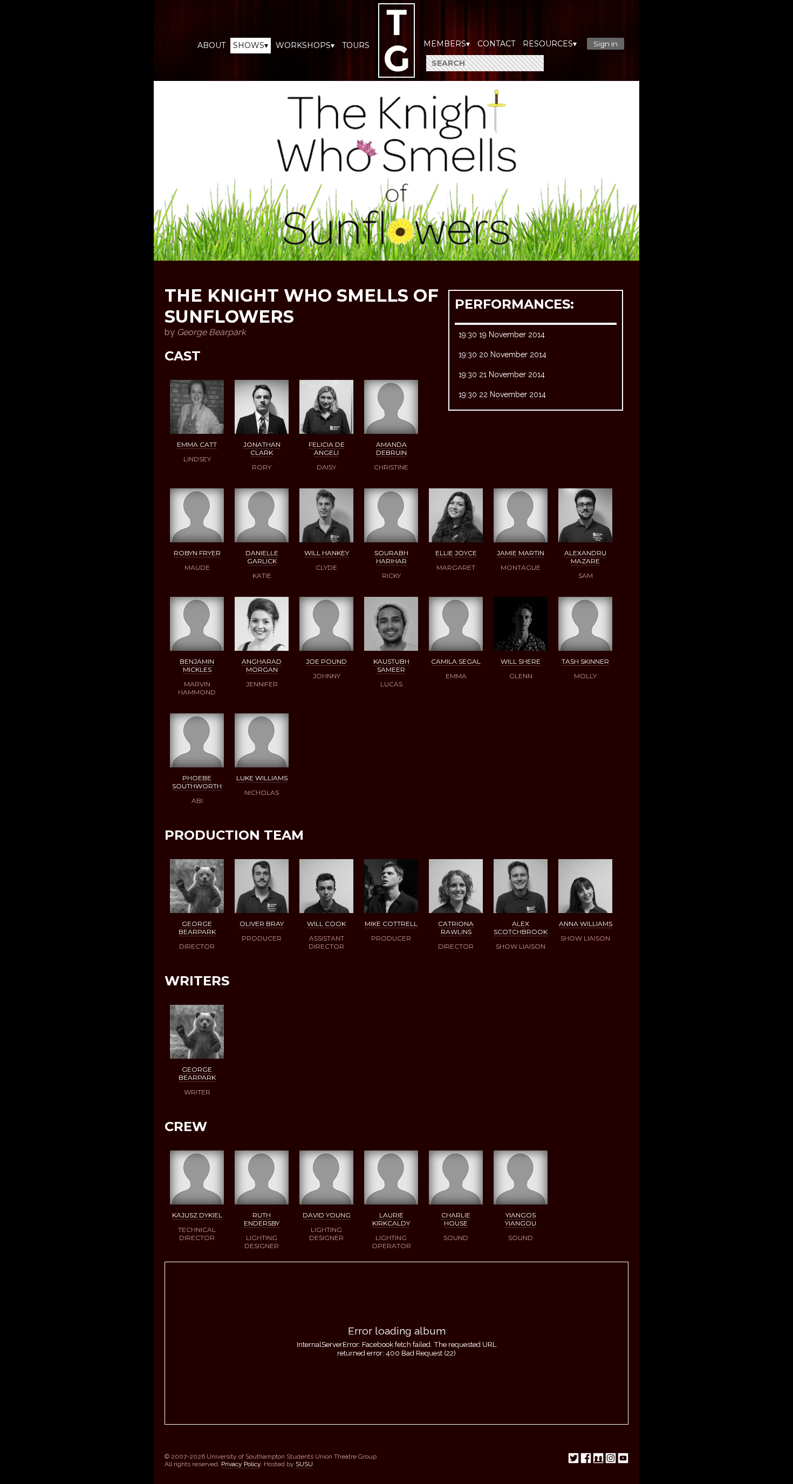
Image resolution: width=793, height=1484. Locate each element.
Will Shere (521, 661)
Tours (356, 45)
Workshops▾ (305, 45)
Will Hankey (326, 553)
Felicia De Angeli (327, 448)
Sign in (605, 43)
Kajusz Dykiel (197, 1215)
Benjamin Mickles (197, 665)
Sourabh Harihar (391, 557)
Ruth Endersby (261, 1219)
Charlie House (455, 1219)
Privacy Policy (241, 1464)
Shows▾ (250, 45)
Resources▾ (550, 44)
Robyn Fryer (197, 553)
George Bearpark (197, 928)
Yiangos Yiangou (520, 1219)
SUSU (304, 1464)
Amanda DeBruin (391, 448)
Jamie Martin (520, 553)
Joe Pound (326, 661)
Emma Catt (197, 444)
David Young (327, 1215)
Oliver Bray (262, 924)
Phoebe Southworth (197, 782)
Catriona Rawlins (456, 928)
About (211, 45)
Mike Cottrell (391, 924)
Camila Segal (456, 661)
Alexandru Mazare (585, 557)
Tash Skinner (585, 661)
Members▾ (446, 44)
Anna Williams (585, 924)
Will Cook (326, 924)
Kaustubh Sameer (391, 665)
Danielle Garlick (261, 557)
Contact (496, 44)
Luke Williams (262, 778)
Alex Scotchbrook (521, 928)
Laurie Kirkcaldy (391, 1219)
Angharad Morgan (262, 665)
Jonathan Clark (262, 448)
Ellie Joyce (456, 553)
